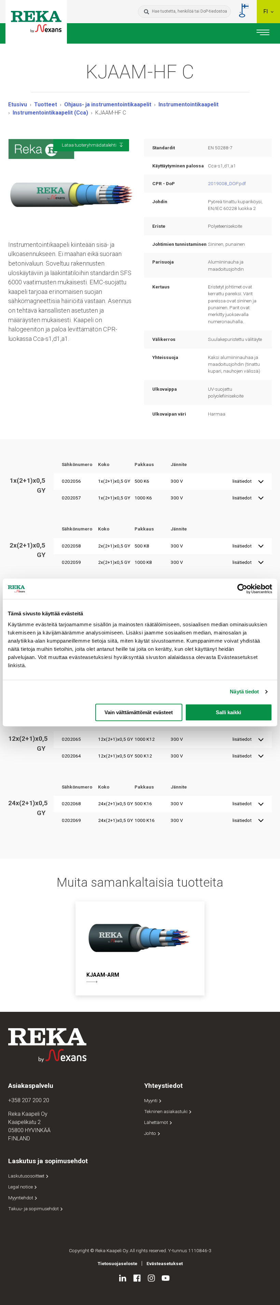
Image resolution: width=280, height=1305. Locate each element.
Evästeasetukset (164, 1263)
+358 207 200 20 (28, 1100)
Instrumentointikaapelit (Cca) (50, 112)
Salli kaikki (228, 712)
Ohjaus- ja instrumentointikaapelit (107, 104)
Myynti (151, 1100)
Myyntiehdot (21, 1197)
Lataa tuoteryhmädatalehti (89, 145)
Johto (150, 1133)
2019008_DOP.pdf (227, 183)
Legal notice (21, 1186)
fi (266, 11)
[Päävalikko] (263, 33)
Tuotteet (45, 104)
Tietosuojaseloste (117, 1263)
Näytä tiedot (244, 691)
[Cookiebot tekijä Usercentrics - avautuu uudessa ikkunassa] (242, 589)
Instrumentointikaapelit (188, 104)
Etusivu (17, 104)
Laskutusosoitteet (26, 1176)
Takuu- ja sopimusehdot (34, 1208)
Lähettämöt (156, 1122)
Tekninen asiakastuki (166, 1111)
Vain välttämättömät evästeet (138, 712)
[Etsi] (146, 11)
